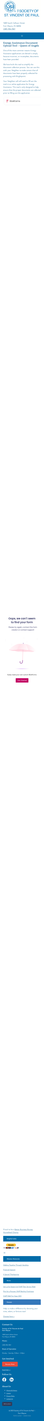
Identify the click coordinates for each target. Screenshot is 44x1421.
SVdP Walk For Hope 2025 (12, 1296)
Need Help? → (6, 1370)
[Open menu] (22, 36)
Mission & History (11, 1390)
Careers (8, 1393)
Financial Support (9, 1269)
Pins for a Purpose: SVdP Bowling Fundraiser (18, 1291)
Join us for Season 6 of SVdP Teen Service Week (19, 1286)
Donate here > (9, 1316)
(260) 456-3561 (9, 28)
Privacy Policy (10, 1396)
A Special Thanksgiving (11, 1274)
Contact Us (9, 1399)
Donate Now (10, 1364)
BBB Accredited (7, 1404)
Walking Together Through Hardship (16, 1265)
